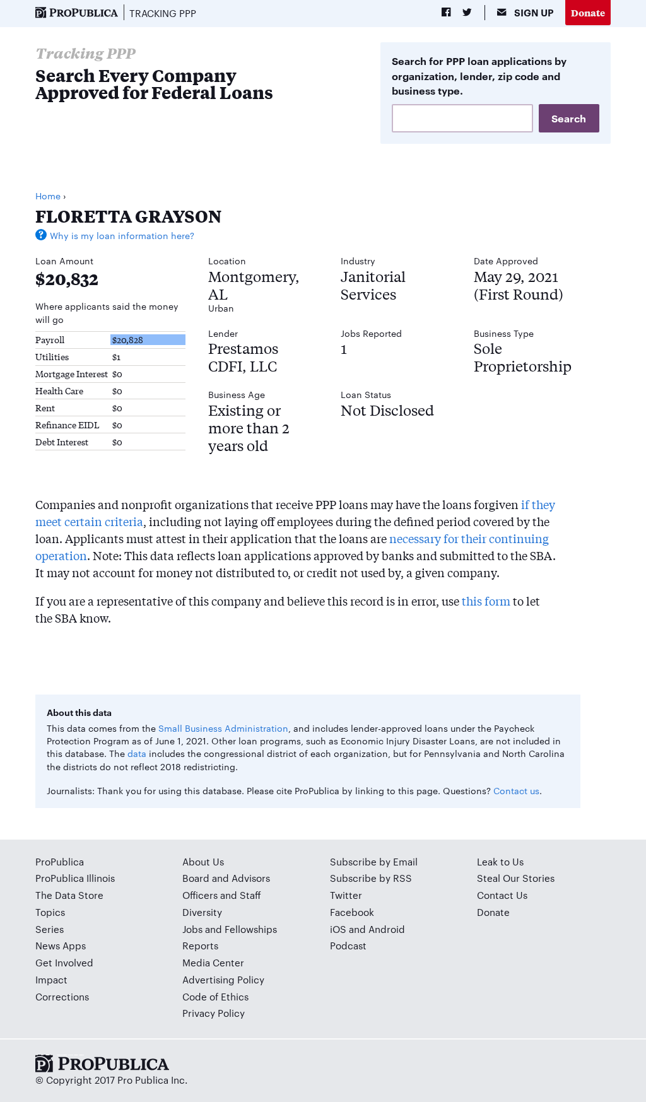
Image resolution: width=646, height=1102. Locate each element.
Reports (200, 945)
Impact (51, 979)
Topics (50, 911)
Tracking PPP (162, 13)
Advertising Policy (223, 979)
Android (386, 928)
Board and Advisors (226, 877)
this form (486, 600)
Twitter (346, 894)
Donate (588, 12)
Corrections (62, 996)
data (136, 753)
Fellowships (251, 928)
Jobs (192, 928)
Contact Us (502, 894)
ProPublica (59, 861)
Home (48, 195)
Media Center (213, 962)
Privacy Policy (213, 1012)
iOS (338, 928)
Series (49, 928)
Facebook (352, 911)
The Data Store (69, 894)
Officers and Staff (221, 894)
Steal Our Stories (516, 877)
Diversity (202, 911)
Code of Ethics (215, 996)
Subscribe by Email (374, 861)
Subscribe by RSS (371, 877)
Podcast (348, 945)
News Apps (60, 945)
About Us (203, 861)
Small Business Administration (223, 728)
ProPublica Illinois (75, 877)
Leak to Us (500, 861)
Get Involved (64, 962)
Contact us (516, 790)
